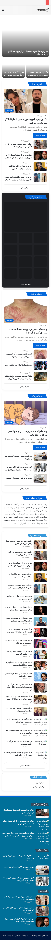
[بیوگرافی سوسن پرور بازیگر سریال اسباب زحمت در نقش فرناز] (42, 825)
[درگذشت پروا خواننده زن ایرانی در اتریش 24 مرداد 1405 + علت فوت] (40, 632)
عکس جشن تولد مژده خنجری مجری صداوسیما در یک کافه (38, 75)
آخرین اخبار (36, 84)
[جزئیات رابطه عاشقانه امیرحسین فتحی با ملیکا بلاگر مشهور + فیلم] (40, 177)
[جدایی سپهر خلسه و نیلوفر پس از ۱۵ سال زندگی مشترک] (40, 711)
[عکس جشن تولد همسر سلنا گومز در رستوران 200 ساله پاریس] (40, 665)
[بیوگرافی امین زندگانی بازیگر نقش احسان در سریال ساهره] (42, 813)
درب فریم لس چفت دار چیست (19, 478)
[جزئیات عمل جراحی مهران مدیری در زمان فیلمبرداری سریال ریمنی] (40, 610)
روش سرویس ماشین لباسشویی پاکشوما (19, 867)
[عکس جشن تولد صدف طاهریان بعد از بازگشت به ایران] (40, 733)
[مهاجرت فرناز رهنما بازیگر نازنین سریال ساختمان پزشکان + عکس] (40, 155)
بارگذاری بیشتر (26, 284)
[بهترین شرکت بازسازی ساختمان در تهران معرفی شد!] (40, 599)
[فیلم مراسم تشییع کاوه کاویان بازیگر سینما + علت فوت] (40, 676)
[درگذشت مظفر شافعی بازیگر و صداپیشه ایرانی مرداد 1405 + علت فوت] (40, 688)
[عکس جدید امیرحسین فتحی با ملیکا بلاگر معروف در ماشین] (40, 544)
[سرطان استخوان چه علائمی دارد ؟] (40, 365)
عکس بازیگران (35, 197)
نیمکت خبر (25, 504)
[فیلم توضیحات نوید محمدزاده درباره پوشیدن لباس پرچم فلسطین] (25, 36)
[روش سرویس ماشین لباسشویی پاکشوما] (40, 456)
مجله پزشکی (36, 294)
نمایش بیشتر (25, 188)
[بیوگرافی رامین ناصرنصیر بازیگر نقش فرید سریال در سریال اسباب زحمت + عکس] (42, 838)
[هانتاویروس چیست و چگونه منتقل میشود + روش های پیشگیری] (40, 376)
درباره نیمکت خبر (34, 498)
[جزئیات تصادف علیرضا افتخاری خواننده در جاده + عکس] (40, 166)
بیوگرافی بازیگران (40, 520)
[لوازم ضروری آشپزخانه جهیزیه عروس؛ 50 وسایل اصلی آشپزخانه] (40, 467)
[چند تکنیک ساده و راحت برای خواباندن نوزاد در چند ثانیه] (42, 859)
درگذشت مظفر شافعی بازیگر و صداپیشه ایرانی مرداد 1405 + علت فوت (19, 687)
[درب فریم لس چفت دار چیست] (40, 478)
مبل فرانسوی (40, 783)
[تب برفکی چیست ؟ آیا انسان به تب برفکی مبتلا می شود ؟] (40, 354)
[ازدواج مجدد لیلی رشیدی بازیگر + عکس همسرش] (40, 744)
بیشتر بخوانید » (40, 135)
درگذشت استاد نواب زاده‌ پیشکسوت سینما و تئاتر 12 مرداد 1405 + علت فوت (19, 699)
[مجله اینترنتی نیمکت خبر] (43, 9)
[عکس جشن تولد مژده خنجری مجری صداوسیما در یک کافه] (37, 67)
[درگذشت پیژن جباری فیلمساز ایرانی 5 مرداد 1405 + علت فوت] (40, 755)
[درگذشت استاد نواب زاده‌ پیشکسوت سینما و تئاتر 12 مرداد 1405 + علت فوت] (40, 699)
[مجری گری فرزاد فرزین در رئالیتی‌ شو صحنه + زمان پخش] (13, 67)
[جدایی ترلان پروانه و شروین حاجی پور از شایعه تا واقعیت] (40, 654)
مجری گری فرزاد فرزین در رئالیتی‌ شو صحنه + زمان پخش (14, 75)
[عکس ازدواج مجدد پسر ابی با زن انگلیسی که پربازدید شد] (40, 144)
